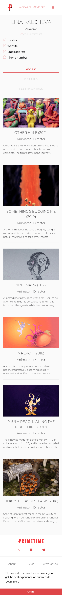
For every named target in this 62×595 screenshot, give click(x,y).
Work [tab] (31, 69)
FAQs (31, 563)
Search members (33, 7)
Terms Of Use (50, 563)
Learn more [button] (12, 581)
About (12, 563)
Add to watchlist (32, 34)
